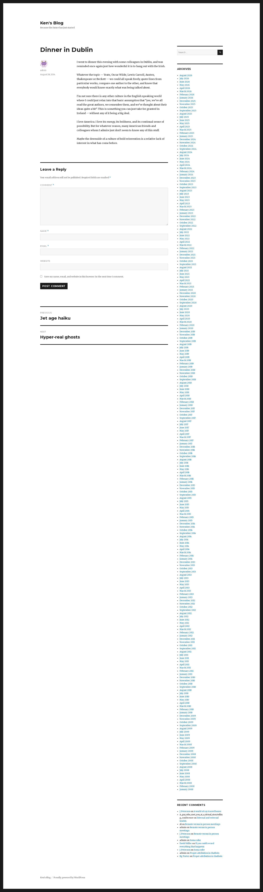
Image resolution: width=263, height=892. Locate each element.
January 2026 (186, 98)
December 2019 (187, 331)
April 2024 (185, 165)
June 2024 (185, 158)
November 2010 (187, 680)
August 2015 (185, 498)
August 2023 (186, 190)
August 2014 (186, 536)
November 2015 (187, 488)
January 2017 (186, 443)
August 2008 (186, 767)
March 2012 (185, 629)
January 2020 (186, 328)
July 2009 (184, 732)
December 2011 (187, 639)
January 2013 (186, 597)
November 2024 (188, 142)
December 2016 (187, 447)
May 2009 (185, 738)
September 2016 (188, 456)
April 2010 (184, 703)
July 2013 (184, 578)
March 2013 (185, 591)
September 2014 (188, 533)
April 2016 (184, 472)
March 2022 (185, 245)
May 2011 (184, 661)
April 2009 (185, 741)
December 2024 (188, 139)
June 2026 (185, 82)
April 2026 (185, 88)
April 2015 (184, 511)
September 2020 (188, 302)
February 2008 (187, 786)
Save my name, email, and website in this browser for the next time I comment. (84, 276)
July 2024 (184, 155)
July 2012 (184, 616)
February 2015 (187, 517)
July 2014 (184, 539)
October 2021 (186, 261)
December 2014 (187, 523)
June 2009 (185, 735)
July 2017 (184, 424)
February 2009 (187, 748)
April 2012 (184, 626)
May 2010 (184, 700)
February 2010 (187, 709)
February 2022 (187, 248)
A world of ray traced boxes (207, 811)
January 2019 (186, 366)
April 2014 (184, 549)
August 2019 (185, 344)
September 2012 (188, 610)
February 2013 (187, 594)
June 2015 (184, 504)
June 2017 (184, 427)
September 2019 (188, 341)
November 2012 (187, 603)
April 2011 (184, 664)
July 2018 (184, 386)
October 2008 (186, 760)
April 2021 (185, 280)
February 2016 (187, 479)
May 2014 (184, 546)
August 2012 (186, 613)
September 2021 (188, 264)
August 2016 (185, 459)
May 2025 (184, 123)
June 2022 (185, 235)
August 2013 (186, 575)
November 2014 (187, 527)
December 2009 (188, 716)
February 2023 (187, 210)
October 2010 (186, 683)
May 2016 (184, 469)
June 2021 (184, 274)
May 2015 (184, 507)
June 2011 (184, 658)
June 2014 (184, 543)
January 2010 (186, 712)
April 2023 (185, 203)
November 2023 (187, 181)
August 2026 (186, 75)
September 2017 (188, 418)
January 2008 (186, 789)
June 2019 (184, 350)
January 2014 (186, 559)
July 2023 (184, 194)
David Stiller (186, 843)
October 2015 (186, 491)
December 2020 (188, 293)
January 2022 (186, 251)
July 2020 (184, 309)
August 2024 (186, 152)
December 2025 (187, 101)
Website (45, 261)
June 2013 (184, 581)
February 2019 (187, 363)
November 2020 (188, 296)
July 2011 (184, 655)
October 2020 (186, 299)
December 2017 (187, 408)
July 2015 (184, 501)
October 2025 (186, 107)
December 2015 (187, 485)
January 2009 (186, 751)
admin (43, 70)
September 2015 (188, 495)
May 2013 (184, 584)
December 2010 (187, 677)
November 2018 (187, 373)
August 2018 (186, 383)
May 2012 (184, 623)
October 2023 (186, 184)
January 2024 (186, 174)
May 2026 (184, 85)
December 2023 (188, 178)
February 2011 (186, 671)
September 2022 (188, 226)
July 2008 (184, 770)
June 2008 (185, 773)
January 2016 (186, 482)
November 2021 (187, 258)
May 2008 (185, 776)
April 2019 (184, 357)
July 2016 (184, 463)
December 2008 (188, 754)
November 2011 (187, 642)
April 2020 (185, 318)
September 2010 (188, 687)
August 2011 (185, 651)
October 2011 (186, 645)
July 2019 (184, 347)
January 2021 (186, 290)
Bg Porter (184, 856)
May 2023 (184, 200)
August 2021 (186, 267)
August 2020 (186, 306)
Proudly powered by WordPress (69, 877)
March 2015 (185, 514)
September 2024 (188, 149)
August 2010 (186, 690)
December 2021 (187, 254)
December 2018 (187, 370)
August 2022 (186, 229)
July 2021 (184, 270)
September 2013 (188, 571)
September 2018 (188, 379)
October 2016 (186, 453)
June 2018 (184, 389)
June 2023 (185, 197)
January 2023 (186, 213)
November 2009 (188, 719)
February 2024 (187, 171)
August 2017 (185, 421)
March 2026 (185, 91)
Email (44, 246)
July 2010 (184, 693)
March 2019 (185, 360)
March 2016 (185, 475)
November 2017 (187, 411)
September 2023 (188, 187)
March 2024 (186, 168)
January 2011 (186, 674)
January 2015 (186, 520)
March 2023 (185, 206)
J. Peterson (185, 811)
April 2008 (185, 780)
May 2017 (184, 431)
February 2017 (186, 440)
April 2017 (184, 434)
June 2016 (184, 466)
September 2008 (188, 764)
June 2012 (184, 619)
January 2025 (186, 136)
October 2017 (186, 415)
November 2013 (187, 565)
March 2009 (186, 744)
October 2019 (186, 338)
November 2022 (187, 219)
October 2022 (186, 222)
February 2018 (187, 402)
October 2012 (186, 607)
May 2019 (184, 354)
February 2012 (187, 632)
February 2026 (187, 94)
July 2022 (184, 232)
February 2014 (187, 555)
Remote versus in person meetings (202, 824)
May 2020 (185, 315)
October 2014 (186, 530)
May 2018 (184, 392)
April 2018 (184, 395)
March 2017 (185, 437)
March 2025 (185, 130)
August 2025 (186, 114)
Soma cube (195, 840)
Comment (47, 185)
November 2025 (187, 104)
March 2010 (185, 706)
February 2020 (187, 325)
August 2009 (186, 728)
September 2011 (188, 648)
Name (44, 231)
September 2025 (188, 110)
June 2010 (184, 696)
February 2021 (187, 286)
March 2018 (185, 399)
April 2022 (185, 242)
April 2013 (184, 587)
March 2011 (185, 667)
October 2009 (186, 722)
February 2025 (187, 133)
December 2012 (187, 600)
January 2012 (186, 635)
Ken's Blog (51, 22)
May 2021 (184, 277)
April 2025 (185, 126)
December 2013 (187, 562)
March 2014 (185, 552)
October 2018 (186, 376)
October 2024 (186, 146)
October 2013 (186, 568)
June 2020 (185, 312)
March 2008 (186, 783)
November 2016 (187, 450)
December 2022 (188, 216)
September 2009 (188, 725)
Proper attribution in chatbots (204, 853)
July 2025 (184, 117)
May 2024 (185, 162)
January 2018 (186, 405)
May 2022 (184, 238)
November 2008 (188, 757)
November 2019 (187, 334)
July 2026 (184, 78)
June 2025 (184, 120)
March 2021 (185, 283)
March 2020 (186, 322)
